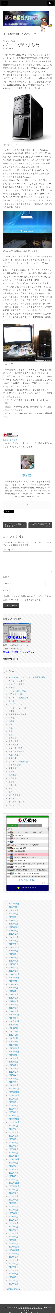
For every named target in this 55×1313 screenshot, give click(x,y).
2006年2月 (13, 1206)
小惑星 (12, 721)
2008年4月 (13, 1142)
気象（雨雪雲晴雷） (17, 751)
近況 (11, 788)
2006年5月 (13, 1196)
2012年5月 (13, 998)
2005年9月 (13, 1216)
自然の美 (12, 758)
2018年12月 (14, 927)
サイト (6, 590)
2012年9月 (13, 984)
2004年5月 (13, 1270)
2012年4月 (13, 1001)
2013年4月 (13, 961)
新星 (11, 731)
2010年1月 (13, 1085)
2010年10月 (14, 1055)
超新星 (12, 781)
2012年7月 (13, 991)
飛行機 (12, 798)
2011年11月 (14, 1018)
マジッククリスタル (17, 708)
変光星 (12, 718)
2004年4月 (13, 1274)
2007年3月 (13, 1176)
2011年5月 (13, 1038)
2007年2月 (13, 1179)
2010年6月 (13, 1068)
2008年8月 (13, 1129)
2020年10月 (14, 907)
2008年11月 (14, 1119)
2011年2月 (13, 1041)
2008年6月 (13, 1136)
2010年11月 (14, 1052)
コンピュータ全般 (9, 41)
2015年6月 (13, 930)
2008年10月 (14, 1122)
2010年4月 (13, 1075)
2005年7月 (13, 1223)
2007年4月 (13, 1173)
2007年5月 (13, 1169)
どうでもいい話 (15, 694)
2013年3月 (13, 964)
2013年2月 (13, 967)
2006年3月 (13, 1203)
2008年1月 (13, 1152)
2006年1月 (13, 1210)
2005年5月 (13, 1230)
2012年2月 (13, 1008)
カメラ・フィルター (17, 681)
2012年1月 (13, 1011)
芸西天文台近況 (15, 765)
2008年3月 (13, 1146)
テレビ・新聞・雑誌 (17, 691)
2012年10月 (14, 981)
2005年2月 (13, 1240)
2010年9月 (13, 1058)
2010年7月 (13, 1065)
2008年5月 (13, 1139)
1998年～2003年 (13, 1289)
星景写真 (12, 738)
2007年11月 (14, 1159)
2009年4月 (13, 1109)
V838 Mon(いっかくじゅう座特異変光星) (27, 677)
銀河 (11, 792)
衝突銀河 (12, 768)
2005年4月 (13, 1233)
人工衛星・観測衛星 (17, 714)
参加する (45, 883)
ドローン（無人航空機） (19, 697)
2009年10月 (14, 1095)
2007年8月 (13, 1163)
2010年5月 (13, 1072)
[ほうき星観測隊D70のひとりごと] (27, 19)
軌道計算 (12, 785)
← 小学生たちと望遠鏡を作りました (14, 525)
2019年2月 (13, 920)
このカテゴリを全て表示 (27, 880)
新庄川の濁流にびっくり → (41, 525)
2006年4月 (13, 1200)
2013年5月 (13, 957)
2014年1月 (13, 944)
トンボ (12, 701)
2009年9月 (13, 1099)
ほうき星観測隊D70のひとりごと (30, 1307)
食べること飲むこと (17, 802)
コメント (8, 549)
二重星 (12, 711)
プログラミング (15, 704)
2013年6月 (13, 954)
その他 (12, 687)
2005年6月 (13, 1227)
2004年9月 (13, 1257)
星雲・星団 (13, 741)
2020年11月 (14, 904)
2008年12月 (14, 1115)
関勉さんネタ (14, 795)
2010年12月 (14, 1048)
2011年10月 (14, 1021)
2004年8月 (13, 1260)
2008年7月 (13, 1132)
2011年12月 (14, 1014)
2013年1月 (13, 971)
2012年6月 (13, 994)
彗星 (11, 724)
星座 (11, 734)
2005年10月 (14, 1213)
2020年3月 (13, 917)
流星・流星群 (14, 755)
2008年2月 (13, 1149)
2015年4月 (13, 937)
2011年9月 (13, 1025)
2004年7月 (13, 1263)
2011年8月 (13, 1028)
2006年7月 (13, 1190)
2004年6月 (13, 1267)
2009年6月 (13, 1105)
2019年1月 (13, 924)
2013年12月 (14, 947)
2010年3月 (13, 1078)
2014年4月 (13, 940)
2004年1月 (13, 1284)
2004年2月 (13, 1280)
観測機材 (12, 775)
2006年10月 (14, 1186)
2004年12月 (14, 1247)
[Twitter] (27, 504)
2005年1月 (13, 1243)
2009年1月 (13, 1112)
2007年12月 (14, 1156)
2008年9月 (13, 1126)
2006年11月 (14, 1183)
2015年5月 (13, 934)
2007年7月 (13, 1166)
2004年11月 (14, 1250)
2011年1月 (13, 1045)
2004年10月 (14, 1253)
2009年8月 (13, 1102)
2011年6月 (13, 1035)
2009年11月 (14, 1092)
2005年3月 (13, 1237)
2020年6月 (13, 914)
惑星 (11, 728)
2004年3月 (13, 1277)
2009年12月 (14, 1089)
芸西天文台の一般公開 (18, 761)
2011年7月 (13, 1031)
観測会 (12, 771)
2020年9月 (13, 910)
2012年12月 (14, 974)
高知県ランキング (10, 440)
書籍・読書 (13, 744)
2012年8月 (13, 988)
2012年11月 (14, 977)
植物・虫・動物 (15, 748)
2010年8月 (13, 1062)
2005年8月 (13, 1220)
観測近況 (12, 778)
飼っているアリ (15, 805)
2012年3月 (13, 1004)
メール (7, 583)
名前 (6, 577)
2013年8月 (13, 951)
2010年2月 (13, 1082)
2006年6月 (13, 1193)
